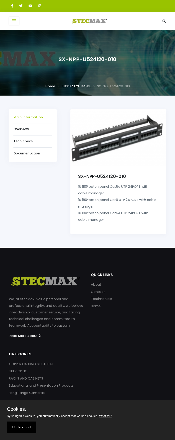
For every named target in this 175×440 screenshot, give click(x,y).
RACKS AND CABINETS (26, 378)
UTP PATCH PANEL (76, 86)
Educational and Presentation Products (41, 385)
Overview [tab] (21, 129)
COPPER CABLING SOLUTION (31, 364)
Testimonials (101, 299)
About (96, 284)
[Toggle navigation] (14, 21)
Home (50, 86)
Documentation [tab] (26, 153)
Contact (98, 291)
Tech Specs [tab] (23, 141)
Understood (21, 427)
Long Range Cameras (27, 393)
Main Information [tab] (28, 117)
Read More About (24, 335)
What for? (105, 416)
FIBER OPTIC (18, 371)
